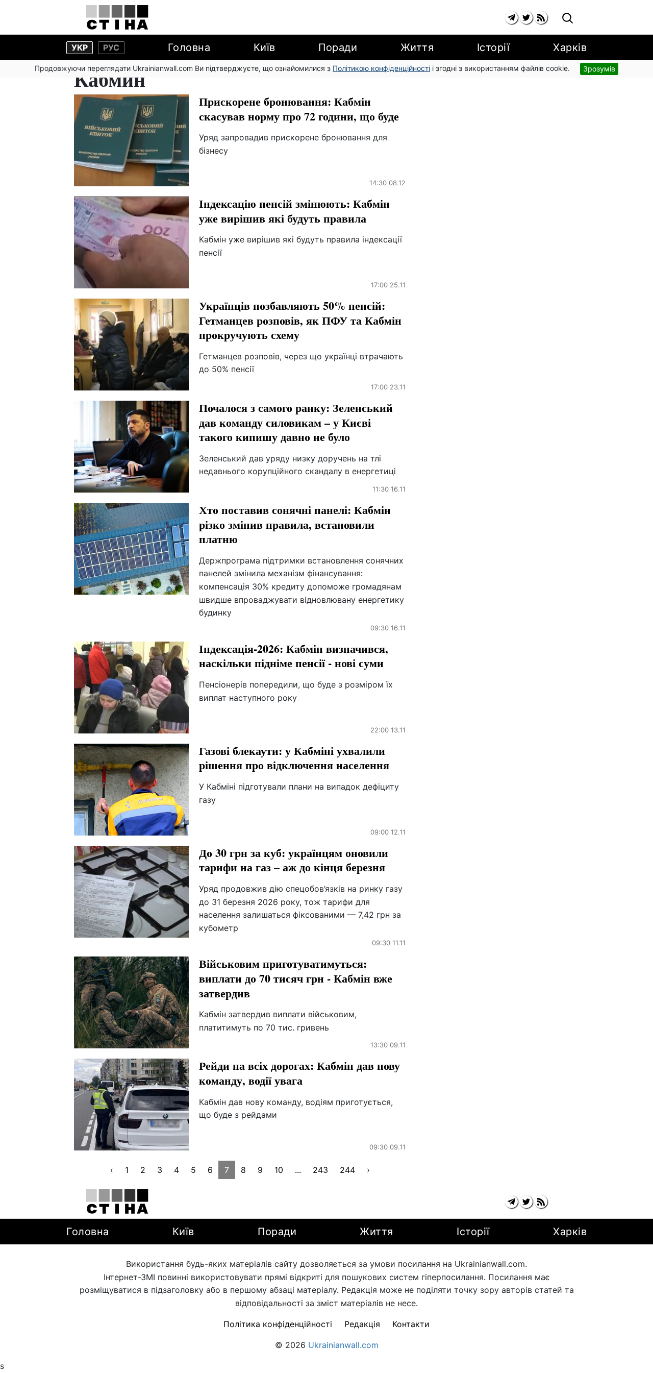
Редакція (362, 1324)
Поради (337, 47)
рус (111, 47)
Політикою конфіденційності (381, 68)
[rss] (541, 17)
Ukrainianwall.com (343, 1345)
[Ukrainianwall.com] (117, 17)
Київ (264, 47)
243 (320, 1170)
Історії (493, 47)
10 (278, 1170)
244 (347, 1170)
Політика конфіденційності (277, 1324)
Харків (570, 47)
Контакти (411, 1324)
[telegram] (511, 17)
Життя (417, 47)
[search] (567, 18)
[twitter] (526, 17)
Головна (189, 47)
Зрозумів (599, 68)
